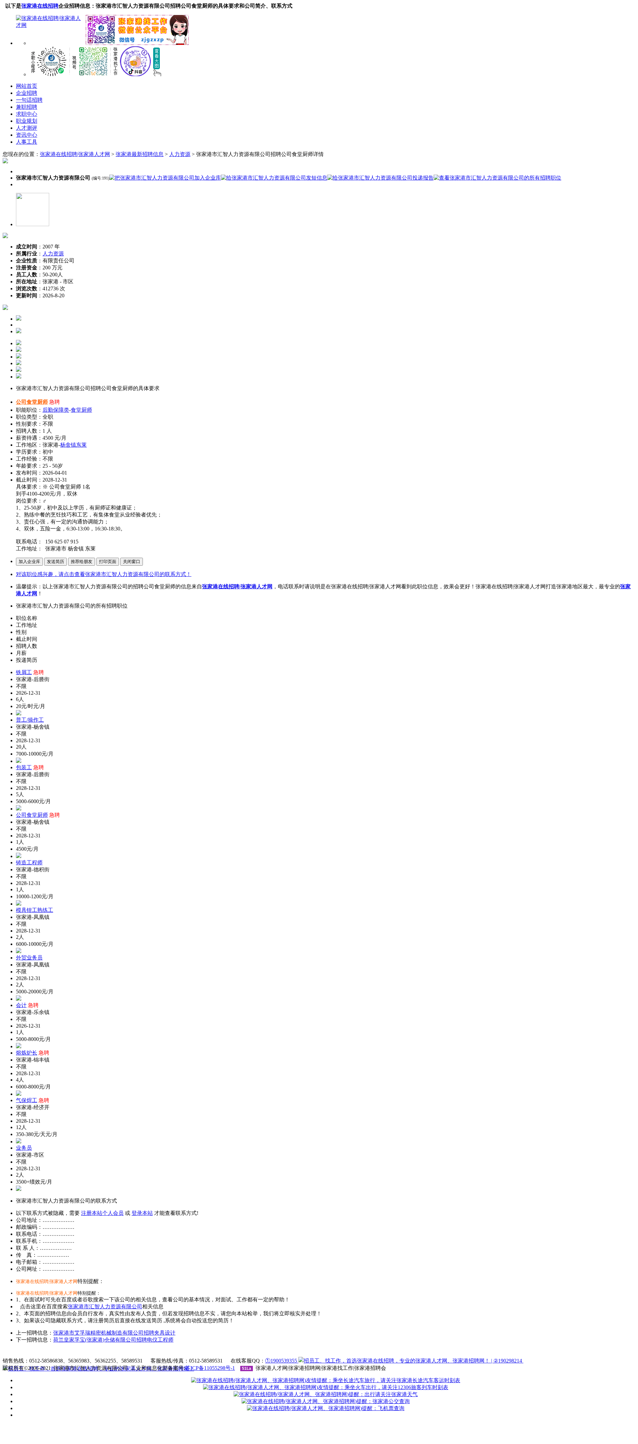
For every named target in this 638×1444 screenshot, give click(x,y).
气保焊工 (26, 1100)
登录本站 (142, 1213)
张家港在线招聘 (39, 6)
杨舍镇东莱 (73, 445)
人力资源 (179, 154)
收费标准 (225, 1353)
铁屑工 (24, 672)
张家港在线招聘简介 (185, 1353)
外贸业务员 (29, 957)
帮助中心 (280, 1353)
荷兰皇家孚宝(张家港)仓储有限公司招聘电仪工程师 (113, 1340)
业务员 (24, 1148)
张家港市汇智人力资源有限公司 (105, 1306)
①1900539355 (281, 1361)
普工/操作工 (30, 720)
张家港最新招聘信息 (139, 154)
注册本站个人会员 (102, 1213)
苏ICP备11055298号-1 (210, 1368)
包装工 (24, 767)
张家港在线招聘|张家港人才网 (75, 154)
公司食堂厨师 (32, 402)
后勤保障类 (56, 410)
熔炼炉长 (26, 1053)
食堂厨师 (81, 410)
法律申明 (253, 1353)
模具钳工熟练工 (34, 910)
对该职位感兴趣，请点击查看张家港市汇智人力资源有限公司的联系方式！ (103, 574)
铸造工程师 (29, 862)
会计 (21, 1005)
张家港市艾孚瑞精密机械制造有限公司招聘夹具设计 (114, 1333)
